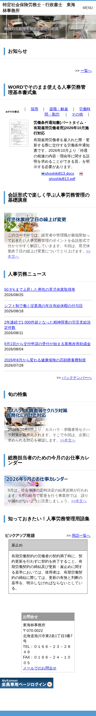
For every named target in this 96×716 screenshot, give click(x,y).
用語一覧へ (81, 535)
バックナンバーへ (77, 377)
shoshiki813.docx (59, 173)
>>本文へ (67, 440)
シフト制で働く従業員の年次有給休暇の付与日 (43, 306)
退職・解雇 (58, 109)
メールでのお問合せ (40, 668)
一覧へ (86, 70)
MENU (88, 8)
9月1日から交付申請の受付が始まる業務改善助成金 (47, 344)
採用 (34, 109)
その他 (77, 114)
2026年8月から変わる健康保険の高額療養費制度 (45, 360)
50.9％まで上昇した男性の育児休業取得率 (39, 289)
